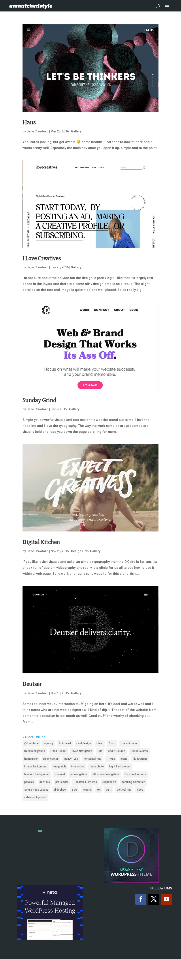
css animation (129, 743)
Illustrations (140, 758)
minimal (60, 774)
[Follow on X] (153, 899)
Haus (29, 122)
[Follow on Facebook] (140, 899)
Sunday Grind (39, 400)
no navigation (78, 774)
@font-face (31, 743)
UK (98, 789)
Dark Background (34, 751)
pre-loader (61, 782)
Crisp (112, 743)
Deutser (32, 684)
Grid (100, 751)
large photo (97, 766)
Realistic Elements (85, 782)
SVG (74, 789)
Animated (65, 743)
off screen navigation (105, 774)
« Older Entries (34, 737)
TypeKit (87, 789)
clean (99, 743)
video (140, 789)
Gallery (76, 131)
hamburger (31, 758)
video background (35, 797)
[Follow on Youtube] (166, 899)
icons (124, 758)
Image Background (35, 766)
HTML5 (111, 758)
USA (108, 789)
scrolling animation (133, 782)
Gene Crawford (37, 131)
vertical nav (124, 789)
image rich (59, 766)
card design (83, 743)
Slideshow (59, 789)
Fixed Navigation (82, 751)
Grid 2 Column (116, 751)
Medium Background (36, 774)
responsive (109, 782)
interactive (77, 766)
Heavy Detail (50, 758)
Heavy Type (71, 758)
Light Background (119, 766)
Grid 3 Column (139, 751)
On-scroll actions (135, 774)
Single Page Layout (36, 789)
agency (48, 743)
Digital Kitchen (41, 542)
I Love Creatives (42, 258)
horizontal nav (92, 758)
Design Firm (80, 551)
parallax (29, 782)
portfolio (45, 782)
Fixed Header (58, 751)
